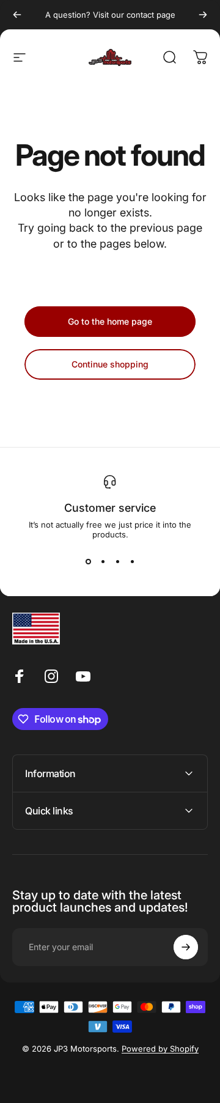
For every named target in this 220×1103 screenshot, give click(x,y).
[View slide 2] (102, 561)
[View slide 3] (117, 561)
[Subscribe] (186, 947)
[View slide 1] (88, 561)
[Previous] (17, 14)
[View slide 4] (132, 561)
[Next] (202, 14)
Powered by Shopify (160, 1048)
